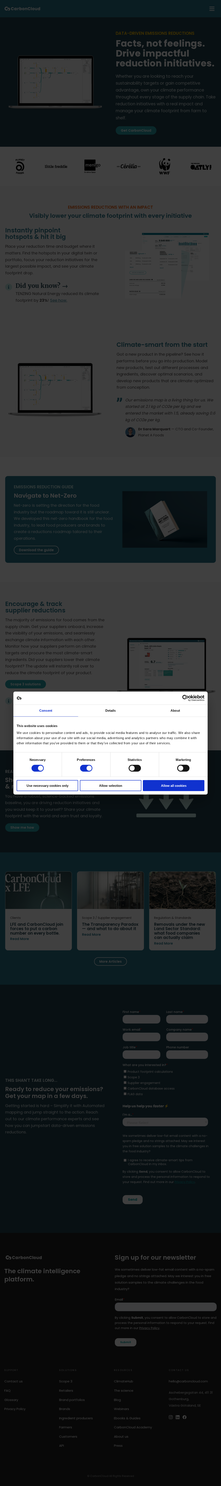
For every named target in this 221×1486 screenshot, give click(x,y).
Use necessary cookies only (47, 785)
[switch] (86, 768)
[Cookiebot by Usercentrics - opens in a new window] (185, 698)
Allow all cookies (173, 785)
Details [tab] (110, 710)
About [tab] (175, 710)
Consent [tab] (45, 710)
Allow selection (110, 785)
